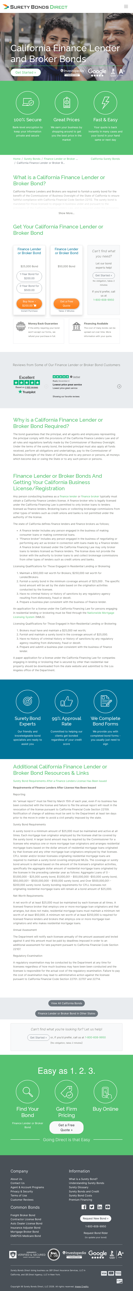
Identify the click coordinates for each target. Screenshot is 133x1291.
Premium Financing (80, 1199)
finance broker (89, 496)
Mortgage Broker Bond (25, 1231)
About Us (16, 1179)
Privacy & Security (22, 1191)
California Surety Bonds (105, 158)
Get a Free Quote (66, 303)
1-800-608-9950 (103, 299)
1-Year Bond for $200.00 (29, 276)
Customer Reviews (22, 1199)
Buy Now (29, 303)
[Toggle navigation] (126, 6)
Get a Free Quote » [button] (66, 1127)
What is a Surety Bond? (83, 1179)
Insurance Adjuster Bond (25, 1227)
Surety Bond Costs (80, 1195)
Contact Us (17, 1183)
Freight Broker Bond (23, 1215)
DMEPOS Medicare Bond (26, 1235)
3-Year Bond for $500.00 (29, 288)
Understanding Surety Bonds (86, 1183)
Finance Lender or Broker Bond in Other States (66, 1013)
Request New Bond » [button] (96, 1218)
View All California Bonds (66, 1003)
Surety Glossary (78, 1187)
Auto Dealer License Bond (26, 1223)
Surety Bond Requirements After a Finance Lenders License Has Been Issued (60, 781)
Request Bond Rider (96, 1233)
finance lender (68, 496)
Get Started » (25, 72)
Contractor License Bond (26, 1219)
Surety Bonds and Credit (84, 1191)
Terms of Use (19, 1195)
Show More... (66, 213)
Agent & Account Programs (27, 1187)
